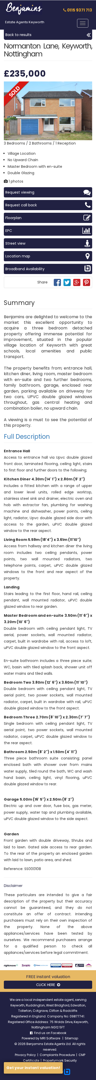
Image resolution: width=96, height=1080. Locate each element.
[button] (87, 86)
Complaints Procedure (57, 1055)
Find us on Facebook (49, 1033)
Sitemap (71, 1038)
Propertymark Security (60, 1060)
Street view (15, 243)
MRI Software (50, 1038)
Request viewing (19, 192)
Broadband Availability (25, 268)
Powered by (31, 1038)
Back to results (18, 34)
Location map (17, 256)
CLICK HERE (46, 984)
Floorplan (13, 217)
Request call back (21, 205)
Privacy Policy (25, 1055)
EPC (8, 230)
